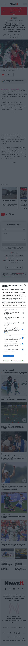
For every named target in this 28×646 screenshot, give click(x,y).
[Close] (25, 285)
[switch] (23, 313)
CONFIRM (8, 355)
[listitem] (14, 310)
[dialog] (14, 323)
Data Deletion (6, 360)
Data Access (14, 360)
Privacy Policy (22, 360)
